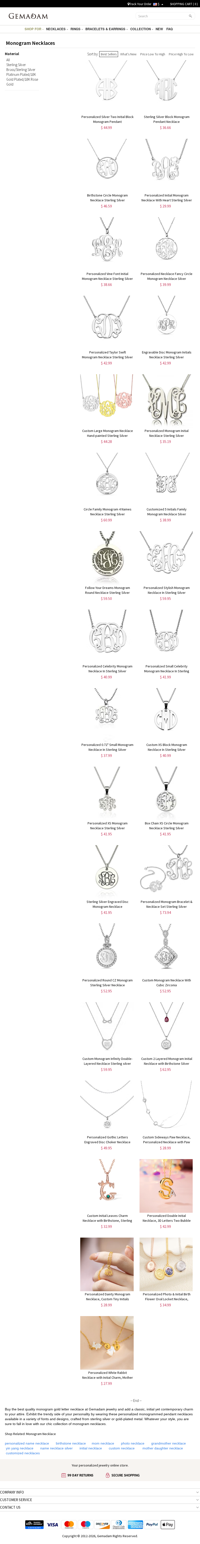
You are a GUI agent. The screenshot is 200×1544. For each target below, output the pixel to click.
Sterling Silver (16, 64)
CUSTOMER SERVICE (16, 1499)
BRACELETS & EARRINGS (105, 29)
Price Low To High (152, 54)
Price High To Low (181, 54)
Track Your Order (140, 4)
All (8, 60)
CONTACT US (10, 1507)
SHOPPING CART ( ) (184, 4)
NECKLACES (56, 29)
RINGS (75, 29)
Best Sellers (109, 54)
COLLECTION (141, 29)
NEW (160, 29)
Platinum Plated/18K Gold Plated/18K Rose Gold (22, 79)
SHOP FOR (33, 29)
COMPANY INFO (12, 1492)
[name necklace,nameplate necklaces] (28, 15)
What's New (128, 54)
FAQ (170, 29)
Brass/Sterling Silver (20, 69)
